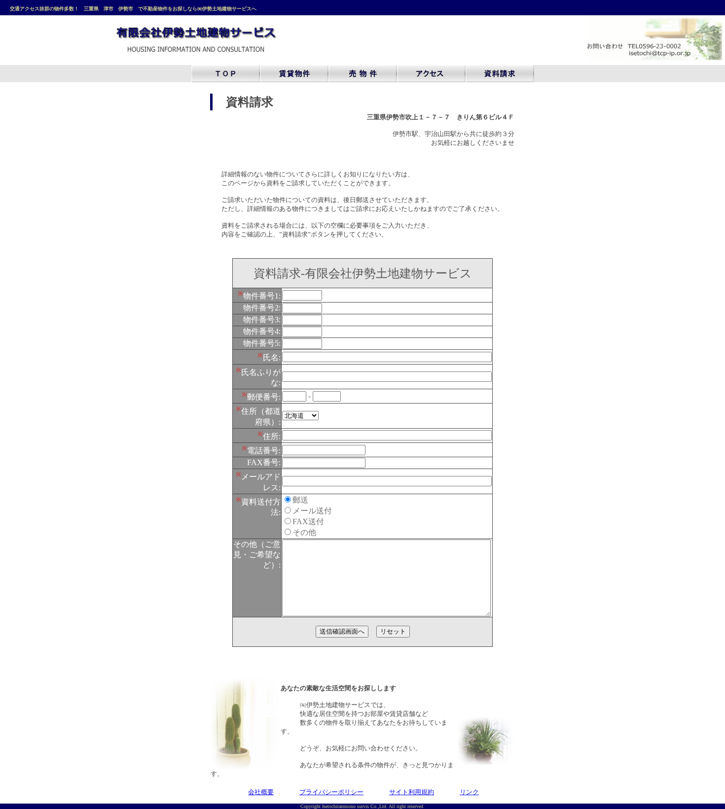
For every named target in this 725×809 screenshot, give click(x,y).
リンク (469, 792)
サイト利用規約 (411, 792)
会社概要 (261, 792)
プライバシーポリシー (331, 792)
